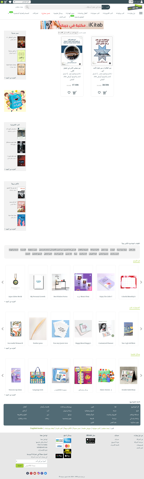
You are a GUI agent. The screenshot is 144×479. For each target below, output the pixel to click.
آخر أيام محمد (12, 202)
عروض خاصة (86, 428)
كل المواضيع (135, 407)
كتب (112, 428)
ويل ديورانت (12, 67)
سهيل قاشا (13, 144)
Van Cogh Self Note (128, 343)
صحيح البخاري (103, 253)
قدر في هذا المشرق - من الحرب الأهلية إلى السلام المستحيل (57, 249)
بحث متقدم (105, 428)
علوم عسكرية (135, 422)
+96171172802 (42, 445)
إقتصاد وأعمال (44, 407)
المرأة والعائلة (90, 414)
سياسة (114, 418)
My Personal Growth (37, 297)
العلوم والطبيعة (22, 414)
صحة (114, 410)
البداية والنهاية (13, 249)
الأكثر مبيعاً (67, 428)
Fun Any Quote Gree (60, 343)
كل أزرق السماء (58, 253)
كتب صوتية (96, 428)
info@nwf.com (42, 447)
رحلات (47, 418)
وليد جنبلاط (12, 190)
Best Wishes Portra (60, 297)
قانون (92, 422)
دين (48, 414)
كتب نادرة (59, 428)
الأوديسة (23, 249)
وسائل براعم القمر (83, 390)
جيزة (75, 253)
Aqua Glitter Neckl (15, 297)
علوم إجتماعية (67, 418)
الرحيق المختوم (37, 253)
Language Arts (38, 390)
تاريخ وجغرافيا (89, 410)
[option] (128, 282)
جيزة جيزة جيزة (12, 215)
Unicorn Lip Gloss (15, 390)
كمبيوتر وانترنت (111, 414)
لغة (115, 407)
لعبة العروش (93, 253)
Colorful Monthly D (128, 297)
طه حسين (69, 253)
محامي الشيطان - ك (11, 37)
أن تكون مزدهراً (12, 51)
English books (36, 428)
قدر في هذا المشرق (11, 188)
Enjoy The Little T (106, 297)
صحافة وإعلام (134, 414)
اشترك (20, 465)
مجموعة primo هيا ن (60, 390)
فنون (92, 407)
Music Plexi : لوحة (83, 297)
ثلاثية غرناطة (94, 249)
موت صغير (104, 249)
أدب (48, 410)
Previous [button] (141, 282)
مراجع (69, 414)
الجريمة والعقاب (83, 249)
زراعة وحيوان (67, 410)
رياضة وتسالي (134, 418)
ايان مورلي (12, 40)
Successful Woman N (15, 343)
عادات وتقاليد (22, 418)
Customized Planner (105, 343)
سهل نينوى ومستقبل (11, 142)
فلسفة (92, 418)
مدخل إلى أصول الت (11, 129)
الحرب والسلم (114, 253)
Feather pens (38, 343)
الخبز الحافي (48, 253)
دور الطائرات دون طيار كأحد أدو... (102, 69)
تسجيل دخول (137, 2)
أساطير (24, 410)
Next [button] (2, 282)
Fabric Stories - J (106, 390)
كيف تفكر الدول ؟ (11, 156)
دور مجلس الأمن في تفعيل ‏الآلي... (72, 69)
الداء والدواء (83, 253)
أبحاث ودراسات (49, 428)
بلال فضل (13, 218)
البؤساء (112, 249)
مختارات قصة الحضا (11, 65)
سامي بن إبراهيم (11, 131)
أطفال (25, 407)
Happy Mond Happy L (83, 343)
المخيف (27, 253)
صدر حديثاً (76, 428)
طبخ (137, 410)
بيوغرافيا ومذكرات (65, 407)
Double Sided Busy (128, 390)
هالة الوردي (12, 204)
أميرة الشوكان (12, 53)
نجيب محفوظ (32, 249)
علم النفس (113, 422)
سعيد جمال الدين (11, 158)
